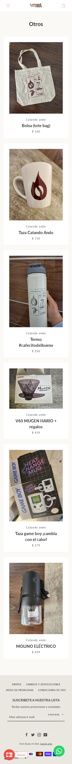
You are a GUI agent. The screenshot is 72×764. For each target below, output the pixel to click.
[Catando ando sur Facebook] (26, 734)
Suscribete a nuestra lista (36, 700)
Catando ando (46, 744)
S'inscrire (54, 715)
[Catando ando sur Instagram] (39, 734)
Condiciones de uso (52, 690)
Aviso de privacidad (20, 690)
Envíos (16, 684)
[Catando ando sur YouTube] (45, 734)
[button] (15, 757)
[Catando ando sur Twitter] (33, 734)
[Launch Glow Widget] (9, 754)
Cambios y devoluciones (43, 684)
